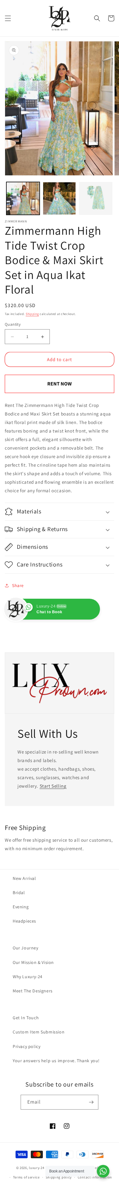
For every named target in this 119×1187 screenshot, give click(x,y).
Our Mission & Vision (33, 962)
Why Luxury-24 (28, 976)
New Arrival (24, 878)
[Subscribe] (91, 1102)
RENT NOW (59, 383)
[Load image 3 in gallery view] (95, 198)
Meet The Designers (33, 991)
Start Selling (53, 786)
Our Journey (25, 948)
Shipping (32, 314)
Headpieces (24, 921)
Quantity (13, 324)
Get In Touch (26, 1017)
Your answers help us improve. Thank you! (56, 1060)
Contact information (95, 1177)
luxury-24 (36, 1168)
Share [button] (18, 585)
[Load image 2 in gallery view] (59, 198)
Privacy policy (26, 1046)
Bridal (19, 892)
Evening (21, 907)
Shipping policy (59, 1177)
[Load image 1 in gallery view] (23, 198)
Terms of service (26, 1177)
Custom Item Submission (38, 1032)
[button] (8, 18)
